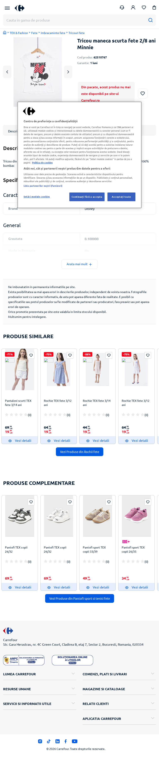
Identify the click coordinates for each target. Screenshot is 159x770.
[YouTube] (75, 742)
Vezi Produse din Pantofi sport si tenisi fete (79, 598)
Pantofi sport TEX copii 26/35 (133, 549)
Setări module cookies (37, 196)
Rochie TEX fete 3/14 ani (97, 403)
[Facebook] (66, 742)
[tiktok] (49, 742)
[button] (154, 8)
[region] (79, 155)
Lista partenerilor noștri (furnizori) (43, 186)
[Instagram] (40, 742)
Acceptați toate (121, 197)
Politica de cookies (42, 162)
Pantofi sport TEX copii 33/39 (94, 549)
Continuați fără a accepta (87, 197)
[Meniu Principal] (7, 8)
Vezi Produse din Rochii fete (79, 452)
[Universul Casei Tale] (21, 8)
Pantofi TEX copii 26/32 (16, 549)
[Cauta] (150, 20)
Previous (7, 72)
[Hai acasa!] (4, 32)
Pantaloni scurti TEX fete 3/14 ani (18, 403)
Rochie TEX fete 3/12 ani (58, 403)
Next (68, 72)
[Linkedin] (57, 742)
